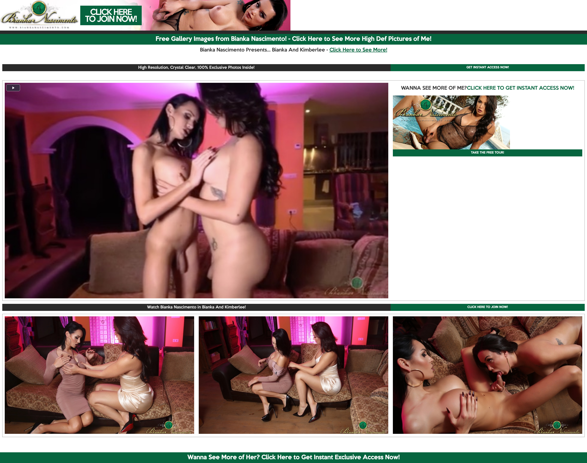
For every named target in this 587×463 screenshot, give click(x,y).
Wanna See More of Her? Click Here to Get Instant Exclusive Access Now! (293, 457)
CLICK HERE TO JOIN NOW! (487, 307)
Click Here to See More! (358, 50)
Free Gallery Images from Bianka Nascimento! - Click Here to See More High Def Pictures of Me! (293, 39)
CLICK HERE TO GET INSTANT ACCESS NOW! (520, 88)
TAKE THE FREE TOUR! (487, 152)
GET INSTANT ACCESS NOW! (487, 67)
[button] (13, 87)
